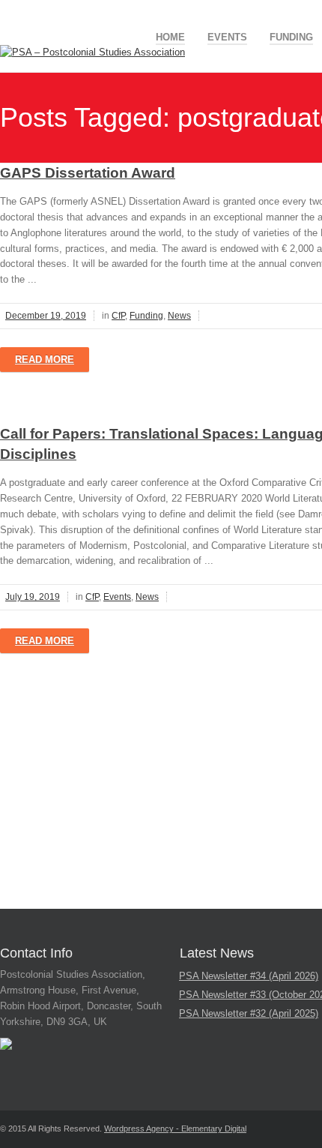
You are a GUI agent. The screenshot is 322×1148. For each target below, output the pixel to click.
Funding (291, 37)
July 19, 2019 (32, 597)
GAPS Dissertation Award (87, 173)
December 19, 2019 (45, 315)
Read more (44, 359)
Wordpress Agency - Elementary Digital (175, 1128)
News (179, 315)
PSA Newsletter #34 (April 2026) (248, 976)
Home (170, 37)
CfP (118, 315)
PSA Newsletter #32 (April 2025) (248, 1013)
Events (227, 37)
